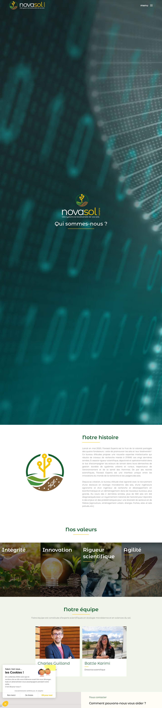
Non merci (11, 695)
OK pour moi (47, 695)
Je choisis (29, 695)
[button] (5, 704)
